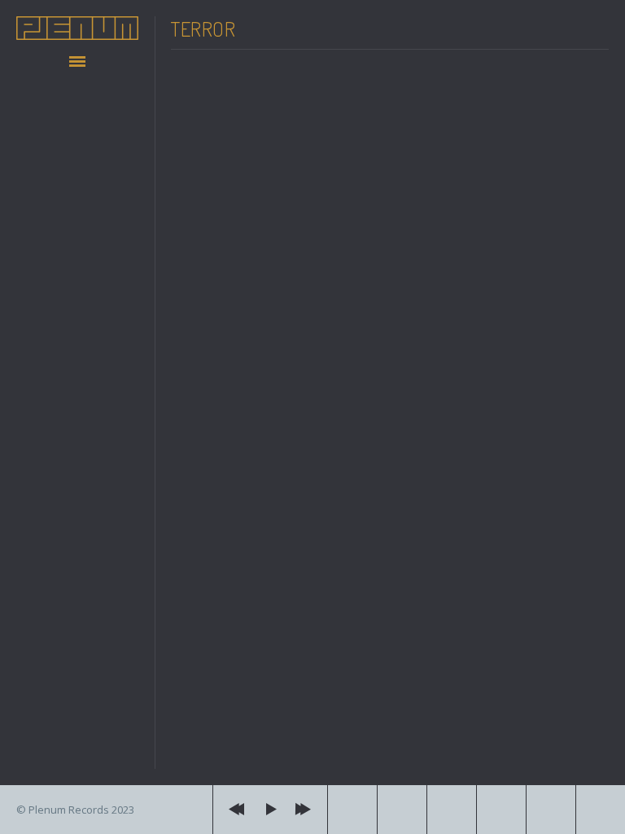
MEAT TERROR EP (263, 452)
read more (226, 756)
